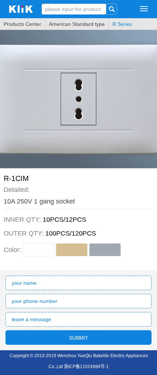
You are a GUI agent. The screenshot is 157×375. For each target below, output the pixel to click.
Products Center (22, 24)
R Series (122, 24)
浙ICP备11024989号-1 (86, 366)
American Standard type (77, 24)
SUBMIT (78, 338)
